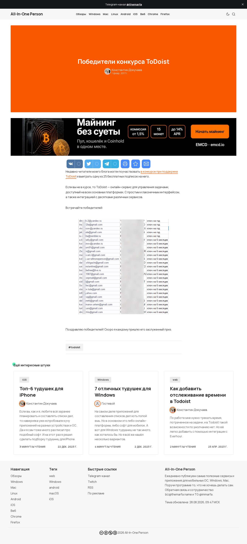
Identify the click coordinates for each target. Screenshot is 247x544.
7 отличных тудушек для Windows (123, 391)
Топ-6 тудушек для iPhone (41, 391)
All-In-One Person (136, 533)
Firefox (165, 14)
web (175, 379)
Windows (94, 14)
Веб (142, 14)
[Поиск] (233, 14)
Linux (114, 14)
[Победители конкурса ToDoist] (135, 164)
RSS (90, 487)
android (54, 487)
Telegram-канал (99, 476)
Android (126, 14)
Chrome (153, 14)
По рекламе (96, 493)
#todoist (74, 347)
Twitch (92, 482)
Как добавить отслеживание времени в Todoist (198, 394)
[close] (243, 4)
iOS (135, 14)
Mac (105, 14)
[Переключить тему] (228, 14)
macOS (54, 493)
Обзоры (81, 14)
